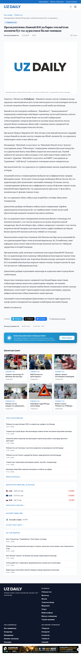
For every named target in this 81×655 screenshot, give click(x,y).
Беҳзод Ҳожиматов (11, 35)
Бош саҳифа (8, 15)
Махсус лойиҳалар (56, 2)
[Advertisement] (40, 649)
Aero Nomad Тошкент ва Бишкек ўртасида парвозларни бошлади (31, 556)
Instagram (46, 632)
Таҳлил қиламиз (71, 2)
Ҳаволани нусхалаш (58, 319)
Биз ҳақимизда (10, 628)
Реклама (7, 642)
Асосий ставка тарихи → (15, 525)
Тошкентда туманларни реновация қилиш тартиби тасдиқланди (31, 462)
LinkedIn (45, 642)
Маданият (46, 606)
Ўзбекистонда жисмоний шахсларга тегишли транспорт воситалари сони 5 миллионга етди (40, 547)
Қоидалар (8, 632)
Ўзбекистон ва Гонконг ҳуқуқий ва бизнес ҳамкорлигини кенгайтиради (33, 455)
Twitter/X (30, 319)
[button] (71, 7)
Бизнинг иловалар (11, 639)
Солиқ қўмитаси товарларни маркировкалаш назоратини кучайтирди (33, 563)
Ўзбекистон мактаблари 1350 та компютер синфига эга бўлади (30, 424)
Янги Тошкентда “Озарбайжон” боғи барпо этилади (26, 539)
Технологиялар (48, 602)
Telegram (18, 319)
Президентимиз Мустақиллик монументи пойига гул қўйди (29, 469)
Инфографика (43, 2)
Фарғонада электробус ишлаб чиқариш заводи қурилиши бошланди (32, 570)
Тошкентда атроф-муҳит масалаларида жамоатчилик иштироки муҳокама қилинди (39, 431)
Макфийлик (8, 635)
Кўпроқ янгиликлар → (13, 477)
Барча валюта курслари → (15, 505)
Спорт (44, 609)
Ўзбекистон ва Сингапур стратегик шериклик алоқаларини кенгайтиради (34, 448)
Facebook (42, 319)
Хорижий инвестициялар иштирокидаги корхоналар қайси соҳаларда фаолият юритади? (37, 440)
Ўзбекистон (18, 15)
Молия (44, 599)
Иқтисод (45, 595)
